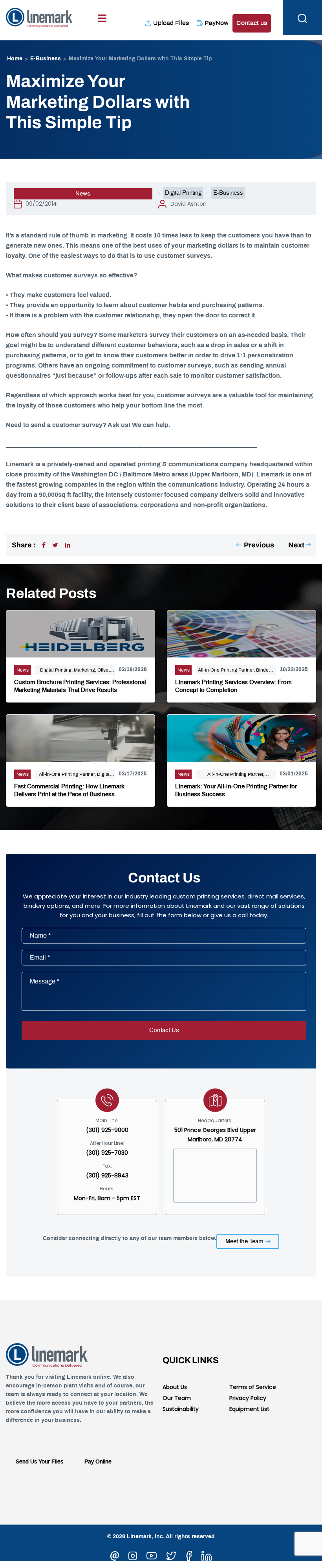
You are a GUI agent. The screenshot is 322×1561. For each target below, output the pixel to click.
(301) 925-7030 (107, 1153)
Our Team (177, 1398)
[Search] (302, 17)
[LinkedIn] (67, 545)
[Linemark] (39, 16)
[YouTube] (151, 1555)
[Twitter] (55, 545)
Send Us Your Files (39, 1462)
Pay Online (98, 1462)
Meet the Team (244, 1241)
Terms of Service (252, 1387)
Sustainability (181, 1409)
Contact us (251, 23)
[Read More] (80, 633)
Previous (259, 545)
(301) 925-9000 (107, 1130)
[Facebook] (44, 545)
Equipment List (249, 1409)
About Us (175, 1387)
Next (296, 545)
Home (14, 59)
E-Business (45, 59)
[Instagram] (132, 1555)
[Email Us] (114, 1555)
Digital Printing (183, 193)
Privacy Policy (247, 1398)
